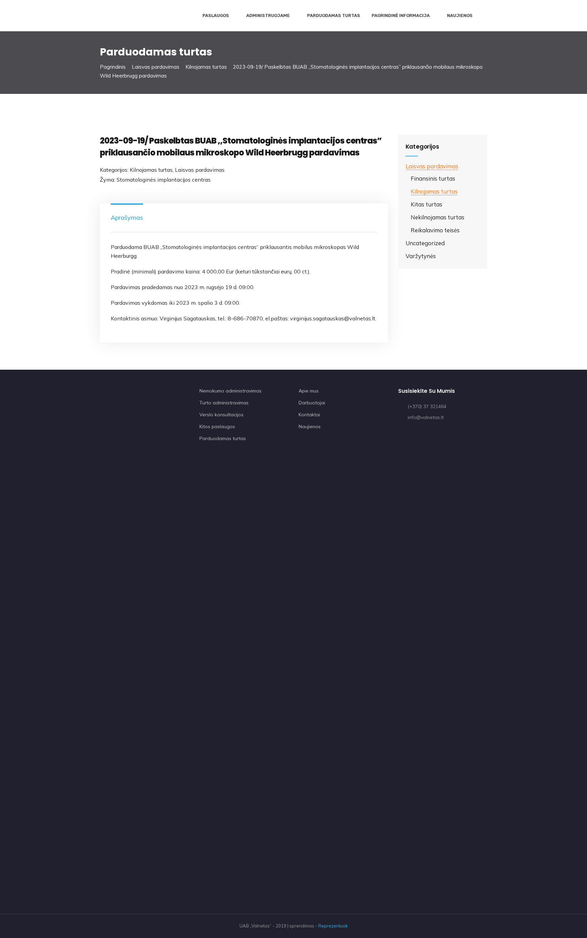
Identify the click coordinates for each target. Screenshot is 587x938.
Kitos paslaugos (217, 426)
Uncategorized (425, 243)
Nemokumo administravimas (230, 391)
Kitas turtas (426, 204)
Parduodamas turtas (333, 15)
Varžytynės (421, 255)
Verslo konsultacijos (221, 415)
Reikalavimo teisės (435, 230)
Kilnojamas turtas (206, 67)
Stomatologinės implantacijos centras (164, 179)
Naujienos (460, 15)
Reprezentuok (333, 925)
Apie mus (309, 391)
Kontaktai (309, 415)
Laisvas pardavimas (155, 67)
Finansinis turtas (433, 178)
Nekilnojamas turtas (437, 217)
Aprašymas (127, 217)
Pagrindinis (113, 67)
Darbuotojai (312, 403)
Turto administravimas (224, 403)
